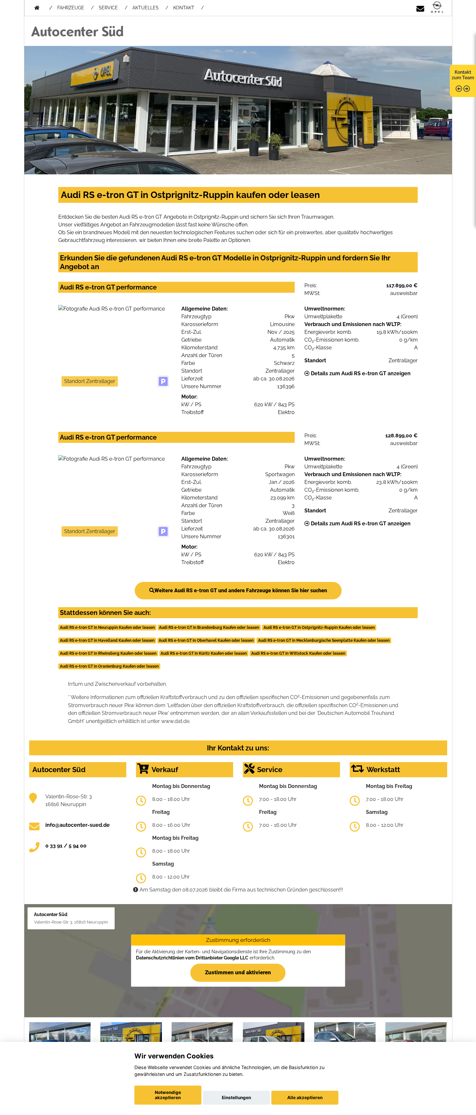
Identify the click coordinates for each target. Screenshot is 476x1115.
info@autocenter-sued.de (77, 825)
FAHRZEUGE (70, 7)
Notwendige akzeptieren (168, 1095)
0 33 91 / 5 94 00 (65, 846)
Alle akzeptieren (305, 1097)
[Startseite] (437, 7)
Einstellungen (236, 1097)
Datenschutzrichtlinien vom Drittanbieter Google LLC (192, 957)
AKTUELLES (145, 7)
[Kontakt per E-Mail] (420, 7)
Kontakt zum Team (463, 75)
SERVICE (108, 7)
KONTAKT (183, 7)
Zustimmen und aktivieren (238, 972)
